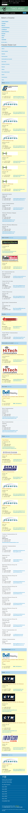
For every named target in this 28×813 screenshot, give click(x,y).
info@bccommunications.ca (19, 276)
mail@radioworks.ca (17, 266)
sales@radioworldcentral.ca (19, 198)
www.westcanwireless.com (8, 221)
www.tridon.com (16, 162)
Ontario (3, 69)
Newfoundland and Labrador (7, 59)
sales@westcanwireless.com (8, 219)
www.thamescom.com (18, 635)
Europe (3, 33)
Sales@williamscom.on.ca (19, 643)
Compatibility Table (6, 800)
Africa (3, 35)
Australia (4, 39)
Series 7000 (4, 798)
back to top (7, 82)
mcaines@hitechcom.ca (18, 379)
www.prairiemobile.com (18, 338)
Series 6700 (4, 793)
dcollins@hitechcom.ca (18, 359)
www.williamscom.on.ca (18, 644)
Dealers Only (17, 1)
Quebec (3, 74)
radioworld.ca (16, 561)
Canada (3, 23)
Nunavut (3, 66)
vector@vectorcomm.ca (18, 207)
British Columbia (5, 51)
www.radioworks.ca (17, 268)
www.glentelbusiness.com (19, 113)
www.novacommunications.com (9, 418)
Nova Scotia (4, 61)
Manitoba (3, 53)
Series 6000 (4, 789)
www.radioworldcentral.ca (19, 199)
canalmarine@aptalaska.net (8, 447)
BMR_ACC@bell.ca (17, 403)
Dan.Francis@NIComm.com (19, 308)
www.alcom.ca (16, 327)
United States (5, 21)
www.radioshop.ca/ (17, 460)
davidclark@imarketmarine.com (9, 251)
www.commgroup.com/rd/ (18, 97)
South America (5, 31)
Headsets (6, 13)
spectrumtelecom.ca (17, 572)
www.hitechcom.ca (17, 361)
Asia (3, 37)
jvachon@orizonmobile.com (19, 747)
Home (2, 13)
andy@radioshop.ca (17, 459)
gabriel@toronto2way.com (19, 550)
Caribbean (4, 29)
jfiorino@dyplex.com (17, 477)
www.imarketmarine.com (7, 252)
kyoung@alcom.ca (17, 326)
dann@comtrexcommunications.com (10, 542)
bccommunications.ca (18, 277)
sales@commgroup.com (18, 96)
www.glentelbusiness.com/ (19, 130)
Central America (6, 27)
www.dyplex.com (17, 478)
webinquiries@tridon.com (19, 161)
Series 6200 (4, 791)
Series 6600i (4, 796)
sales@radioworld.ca (17, 559)
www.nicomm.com (17, 309)
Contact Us (12, 1)
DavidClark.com (5, 1)
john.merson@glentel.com (19, 112)
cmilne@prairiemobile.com (19, 337)
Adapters (12, 13)
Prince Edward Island (5, 72)
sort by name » (4, 42)
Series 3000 (4, 786)
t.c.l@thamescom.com (18, 634)
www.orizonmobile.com (18, 749)
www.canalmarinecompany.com (9, 448)
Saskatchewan (4, 77)
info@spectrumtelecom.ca (19, 570)
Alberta (3, 48)
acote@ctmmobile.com (18, 689)
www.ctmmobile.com (17, 690)
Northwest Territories (6, 64)
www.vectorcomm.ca (17, 209)
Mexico (3, 25)
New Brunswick (4, 56)
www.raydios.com (17, 551)
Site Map (3, 810)
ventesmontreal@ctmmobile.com (9, 710)
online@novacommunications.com (10, 417)
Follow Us (23, 1)
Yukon (3, 79)
